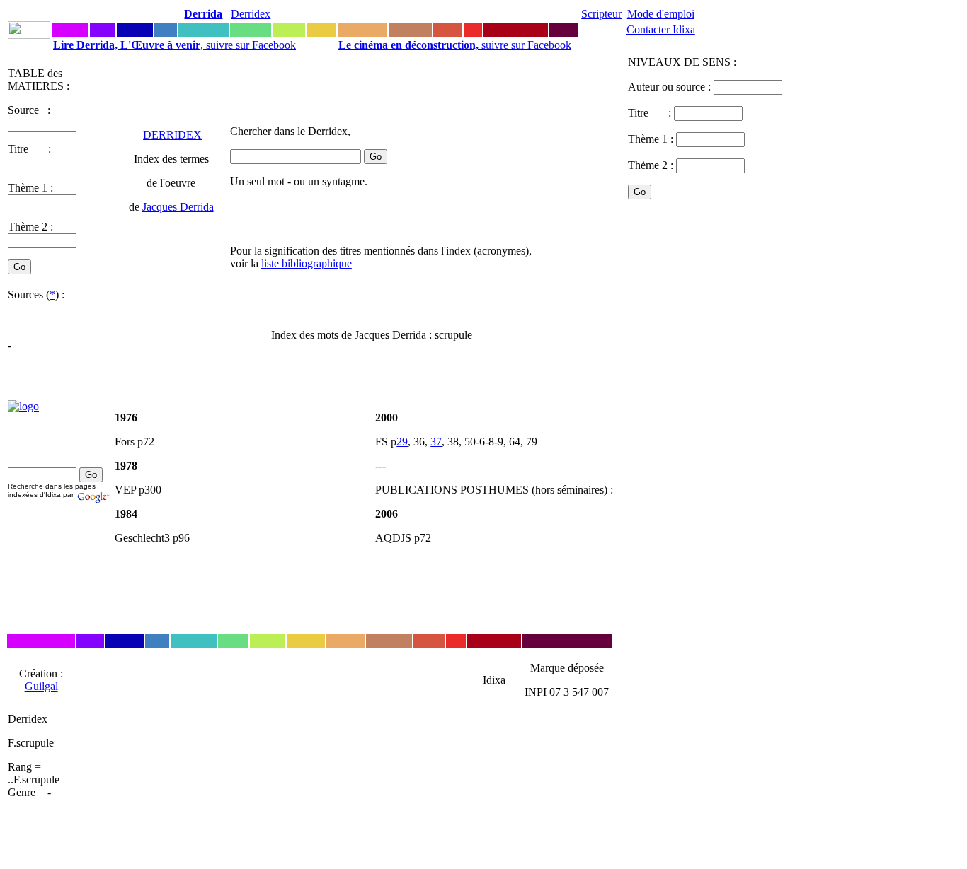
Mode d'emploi (660, 14)
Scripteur (601, 14)
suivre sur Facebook (454, 45)
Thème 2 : (30, 227)
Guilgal (41, 686)
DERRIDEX (172, 135)
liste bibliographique (306, 263)
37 (436, 442)
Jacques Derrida (178, 207)
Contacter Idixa (660, 29)
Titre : (651, 113)
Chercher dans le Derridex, (290, 131)
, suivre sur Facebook (174, 45)
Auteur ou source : (671, 87)
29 (402, 442)
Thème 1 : (30, 188)
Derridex (250, 14)
